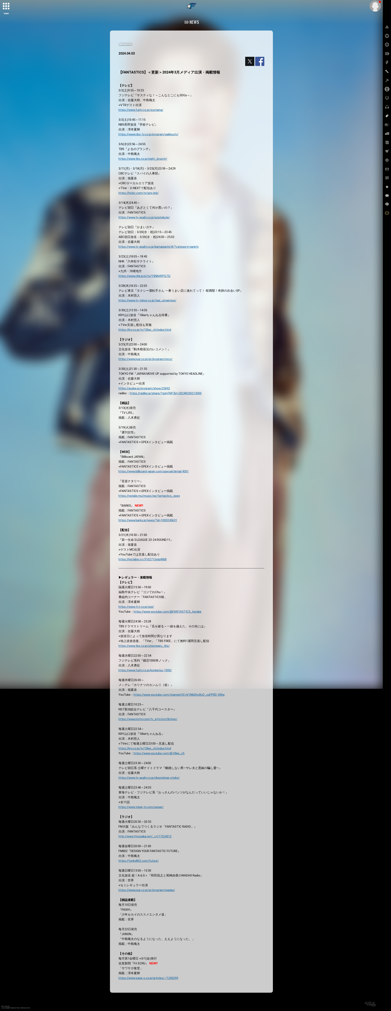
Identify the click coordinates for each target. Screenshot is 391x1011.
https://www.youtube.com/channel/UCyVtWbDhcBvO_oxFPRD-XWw (179, 695)
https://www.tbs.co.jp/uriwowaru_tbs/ (144, 646)
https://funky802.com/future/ (139, 861)
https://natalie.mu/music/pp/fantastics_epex (149, 496)
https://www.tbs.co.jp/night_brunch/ (143, 159)
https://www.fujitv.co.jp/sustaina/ (141, 110)
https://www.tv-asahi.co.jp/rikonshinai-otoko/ (149, 778)
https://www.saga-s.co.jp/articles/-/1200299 (148, 978)
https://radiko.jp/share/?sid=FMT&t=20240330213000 (166, 393)
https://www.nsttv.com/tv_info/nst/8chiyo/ (148, 719)
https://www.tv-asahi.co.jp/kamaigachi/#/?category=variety (159, 247)
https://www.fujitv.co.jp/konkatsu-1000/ (145, 670)
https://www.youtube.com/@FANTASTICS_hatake (167, 611)
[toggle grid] (6, 6)
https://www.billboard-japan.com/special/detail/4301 (154, 471)
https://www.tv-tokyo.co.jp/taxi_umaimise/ (147, 300)
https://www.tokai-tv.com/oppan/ (141, 807)
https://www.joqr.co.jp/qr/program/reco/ (145, 359)
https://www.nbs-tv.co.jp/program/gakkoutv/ (148, 134)
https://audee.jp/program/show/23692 (144, 388)
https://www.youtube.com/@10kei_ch (159, 753)
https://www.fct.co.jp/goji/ (136, 607)
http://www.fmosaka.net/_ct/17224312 (145, 836)
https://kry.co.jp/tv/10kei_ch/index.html (145, 330)
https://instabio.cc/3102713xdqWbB (143, 559)
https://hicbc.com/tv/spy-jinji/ (139, 193)
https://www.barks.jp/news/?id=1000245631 (148, 520)
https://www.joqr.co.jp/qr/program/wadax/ (147, 890)
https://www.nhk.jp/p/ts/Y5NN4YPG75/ (145, 276)
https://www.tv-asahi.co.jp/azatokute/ (144, 217)
